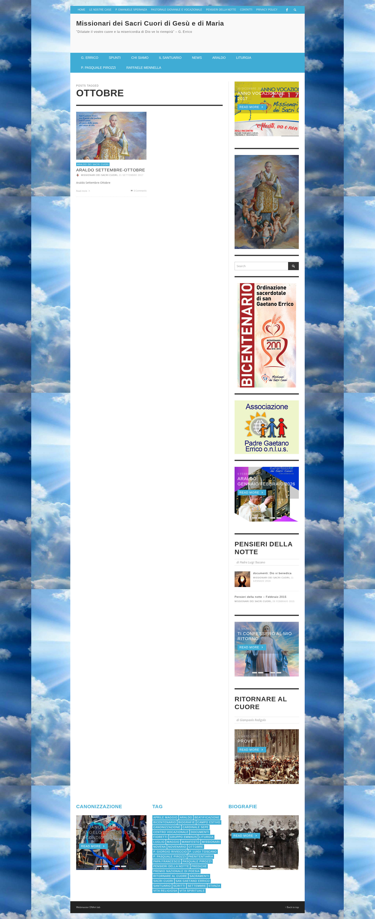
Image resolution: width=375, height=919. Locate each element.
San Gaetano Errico (193, 880)
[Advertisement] (253, 40)
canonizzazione (166, 827)
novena (159, 846)
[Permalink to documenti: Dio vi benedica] (242, 579)
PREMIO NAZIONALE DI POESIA (176, 871)
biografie (186, 822)
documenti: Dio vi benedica (272, 573)
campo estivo (208, 822)
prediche (199, 866)
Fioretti (160, 836)
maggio (173, 841)
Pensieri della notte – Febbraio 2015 (261, 596)
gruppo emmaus (183, 836)
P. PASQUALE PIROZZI (169, 856)
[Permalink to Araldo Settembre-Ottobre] (111, 135)
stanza (214, 885)
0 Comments (139, 190)
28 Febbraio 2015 (283, 601)
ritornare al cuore (170, 876)
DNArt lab (94, 907)
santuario (162, 885)
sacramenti (199, 876)
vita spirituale (192, 890)
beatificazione (207, 817)
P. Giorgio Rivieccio (170, 851)
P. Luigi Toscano (203, 851)
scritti (179, 885)
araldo (186, 817)
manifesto (191, 841)
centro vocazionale (170, 832)
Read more (82, 190)
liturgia (206, 836)
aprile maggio (165, 817)
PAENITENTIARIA (200, 856)
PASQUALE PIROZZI (197, 861)
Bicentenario (164, 822)
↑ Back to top (292, 907)
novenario (177, 846)
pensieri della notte (171, 866)
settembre (197, 885)
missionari (211, 841)
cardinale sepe (196, 827)
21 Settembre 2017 (131, 175)
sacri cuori (163, 880)
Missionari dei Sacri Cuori (99, 175)
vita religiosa (165, 890)
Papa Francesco (166, 861)
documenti (200, 832)
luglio (159, 841)
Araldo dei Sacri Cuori (93, 164)
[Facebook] (287, 10)
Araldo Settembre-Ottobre (110, 170)
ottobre (195, 846)
